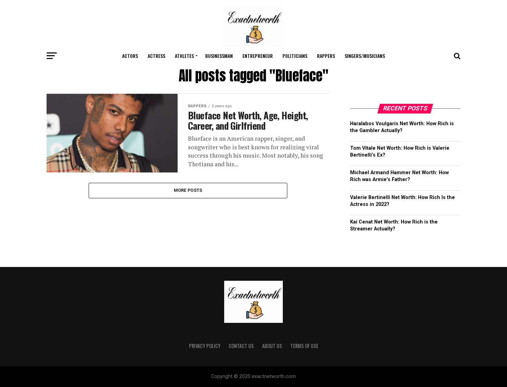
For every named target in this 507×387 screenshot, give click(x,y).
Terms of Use (304, 345)
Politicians (294, 55)
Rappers (326, 55)
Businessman (219, 55)
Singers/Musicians (365, 55)
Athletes (184, 55)
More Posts (188, 190)
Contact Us (241, 345)
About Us (272, 345)
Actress (156, 55)
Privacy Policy (204, 345)
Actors (130, 55)
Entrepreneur (257, 55)
